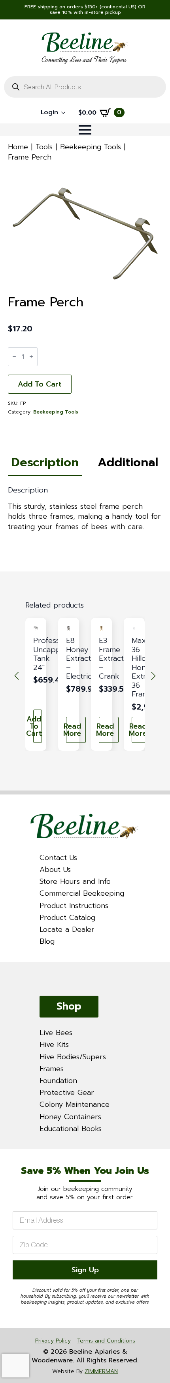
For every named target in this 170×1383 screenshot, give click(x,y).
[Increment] (31, 356)
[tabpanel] (85, 509)
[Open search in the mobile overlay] (85, 87)
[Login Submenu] (65, 113)
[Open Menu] (85, 129)
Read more (73, 730)
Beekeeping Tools (90, 146)
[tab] (45, 462)
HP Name (10, 1156)
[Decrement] (14, 356)
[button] (17, 676)
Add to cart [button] (37, 726)
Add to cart (40, 384)
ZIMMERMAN (101, 1371)
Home (18, 146)
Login (49, 112)
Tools (44, 146)
